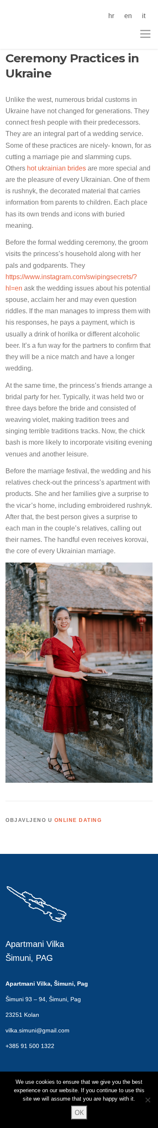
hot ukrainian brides (56, 168)
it (143, 15)
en (128, 15)
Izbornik (145, 33)
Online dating (78, 820)
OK (79, 1112)
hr (111, 15)
